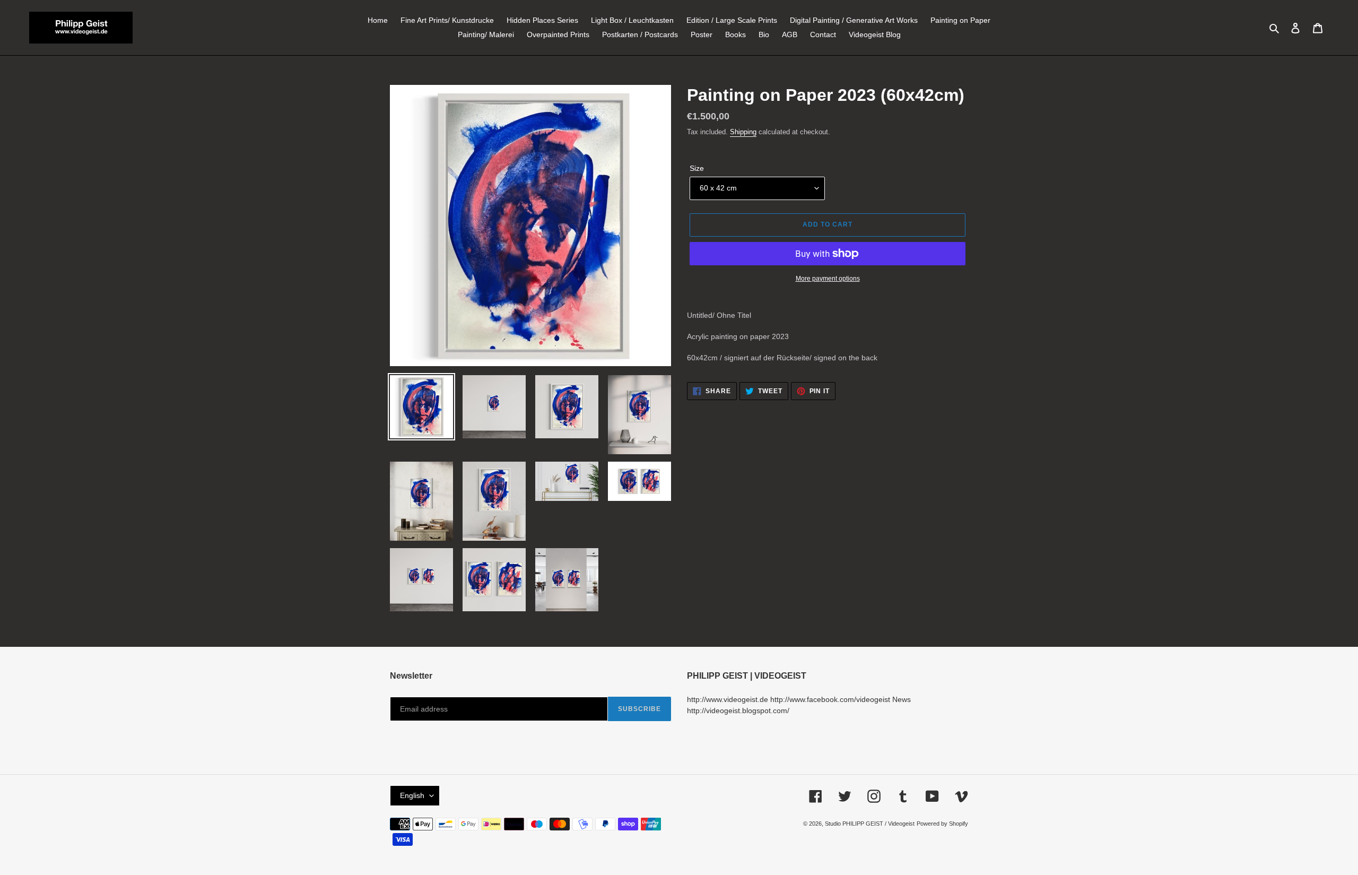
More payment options (828, 278)
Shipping (743, 132)
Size (697, 168)
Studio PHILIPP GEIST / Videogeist (870, 823)
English (412, 795)
